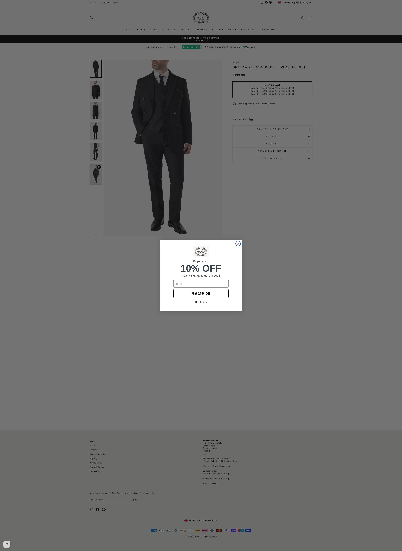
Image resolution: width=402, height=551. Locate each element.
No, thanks (201, 302)
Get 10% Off (201, 293)
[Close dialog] (238, 243)
